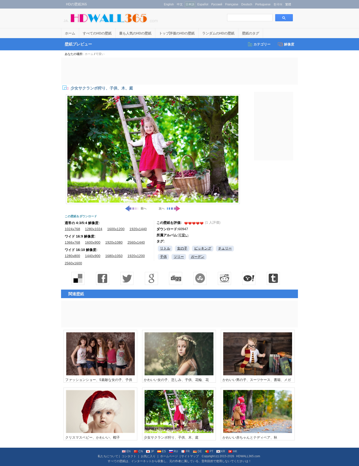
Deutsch (246, 4)
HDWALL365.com (248, 456)
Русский (216, 4)
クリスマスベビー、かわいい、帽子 (92, 437)
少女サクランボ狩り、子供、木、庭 (171, 437)
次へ (162, 208)
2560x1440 (136, 242)
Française (231, 4)
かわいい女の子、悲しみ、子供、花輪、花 (176, 380)
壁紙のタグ (250, 33)
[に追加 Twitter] (127, 278)
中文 (180, 4)
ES (164, 451)
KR (223, 451)
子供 (163, 257)
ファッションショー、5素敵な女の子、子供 (98, 380)
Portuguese (263, 4)
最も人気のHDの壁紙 (135, 33)
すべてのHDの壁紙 (97, 33)
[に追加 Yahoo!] (176, 278)
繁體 (288, 4)
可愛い (100, 54)
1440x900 (92, 256)
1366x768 (72, 242)
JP (152, 451)
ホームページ (169, 456)
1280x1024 (93, 229)
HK (235, 451)
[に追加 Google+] (151, 278)
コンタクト (129, 456)
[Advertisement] (179, 71)
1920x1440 (138, 229)
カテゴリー (262, 44)
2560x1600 (73, 263)
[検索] (284, 18)
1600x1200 (116, 229)
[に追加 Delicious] (78, 278)
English (169, 4)
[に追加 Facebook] (102, 278)
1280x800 (72, 256)
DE (200, 451)
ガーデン (197, 257)
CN (140, 451)
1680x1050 (114, 256)
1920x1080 (114, 242)
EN (129, 451)
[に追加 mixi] (224, 278)
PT (211, 451)
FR (188, 451)
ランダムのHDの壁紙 (218, 33)
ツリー (179, 257)
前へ (144, 208)
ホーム (70, 33)
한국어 (278, 4)
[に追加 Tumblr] (273, 278)
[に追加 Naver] (200, 278)
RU (176, 451)
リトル (165, 248)
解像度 (289, 44)
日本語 (190, 4)
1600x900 (92, 242)
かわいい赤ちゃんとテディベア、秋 (249, 437)
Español (202, 4)
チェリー (225, 248)
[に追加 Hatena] (249, 278)
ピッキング (202, 248)
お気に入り (148, 456)
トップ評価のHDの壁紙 (177, 33)
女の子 (182, 248)
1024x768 (72, 229)
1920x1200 (136, 256)
